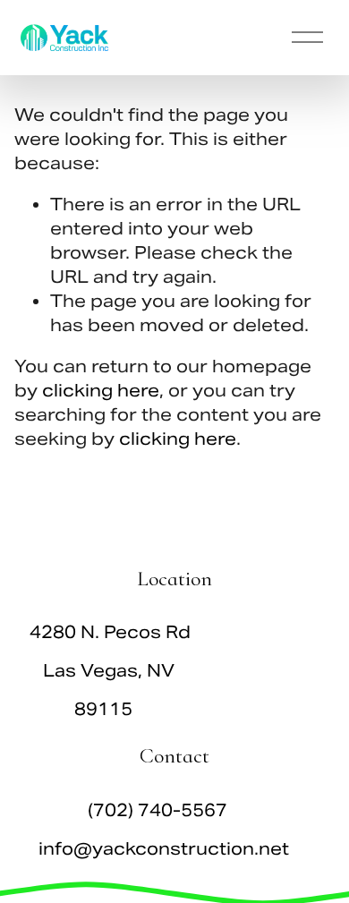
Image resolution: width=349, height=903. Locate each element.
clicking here (100, 390)
